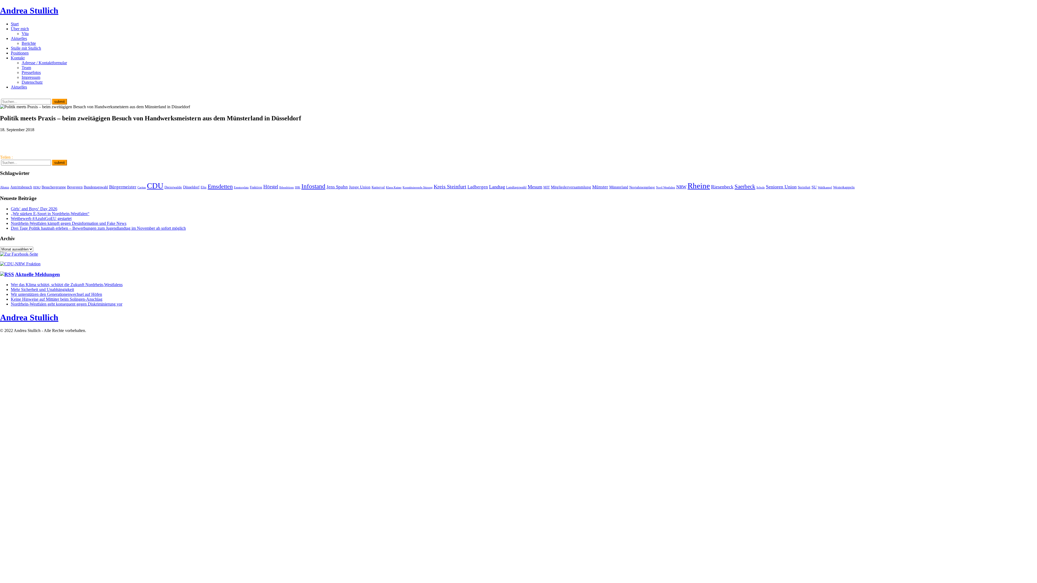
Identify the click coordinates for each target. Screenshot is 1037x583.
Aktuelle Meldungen (37, 274)
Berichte (29, 43)
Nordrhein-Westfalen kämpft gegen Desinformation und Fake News (68, 223)
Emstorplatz (241, 187)
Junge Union (360, 187)
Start (15, 24)
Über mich (20, 28)
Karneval (378, 187)
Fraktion (256, 187)
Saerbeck (745, 186)
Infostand (313, 186)
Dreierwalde (173, 187)
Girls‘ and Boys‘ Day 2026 (34, 208)
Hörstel (270, 186)
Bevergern (75, 187)
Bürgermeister (122, 186)
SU (814, 187)
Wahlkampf (825, 187)
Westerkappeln (844, 187)
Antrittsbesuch (21, 187)
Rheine (699, 185)
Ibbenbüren (286, 187)
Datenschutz (32, 82)
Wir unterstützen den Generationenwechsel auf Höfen (56, 294)
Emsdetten (220, 186)
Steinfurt (804, 187)
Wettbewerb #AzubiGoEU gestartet (41, 218)
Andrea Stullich (29, 10)
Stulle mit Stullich (26, 48)
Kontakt (18, 58)
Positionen (20, 53)
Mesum (535, 186)
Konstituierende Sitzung (418, 187)
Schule (760, 187)
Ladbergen (477, 186)
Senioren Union (781, 186)
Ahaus (4, 187)
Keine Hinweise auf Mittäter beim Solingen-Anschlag (56, 299)
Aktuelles (19, 38)
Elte (204, 187)
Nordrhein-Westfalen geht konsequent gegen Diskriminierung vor (66, 304)
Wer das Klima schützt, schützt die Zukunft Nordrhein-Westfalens (67, 284)
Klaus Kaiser (394, 187)
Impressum (31, 77)
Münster (600, 186)
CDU (155, 185)
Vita (25, 33)
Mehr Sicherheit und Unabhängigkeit (42, 289)
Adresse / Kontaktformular (44, 62)
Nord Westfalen (665, 187)
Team (26, 67)
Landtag (497, 186)
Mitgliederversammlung (571, 187)
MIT (546, 187)
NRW (681, 186)
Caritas (141, 187)
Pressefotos (31, 72)
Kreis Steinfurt (450, 186)
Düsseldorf (191, 187)
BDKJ (37, 187)
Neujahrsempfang (642, 187)
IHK (297, 187)
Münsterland (618, 187)
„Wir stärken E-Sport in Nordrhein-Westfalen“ (50, 213)
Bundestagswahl (96, 187)
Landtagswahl (516, 187)
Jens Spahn (337, 186)
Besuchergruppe (54, 187)
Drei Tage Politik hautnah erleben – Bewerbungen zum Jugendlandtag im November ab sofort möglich (98, 228)
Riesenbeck (722, 186)
